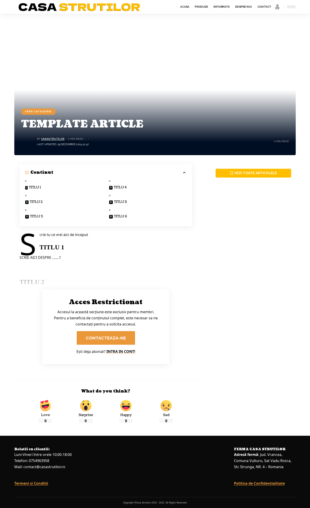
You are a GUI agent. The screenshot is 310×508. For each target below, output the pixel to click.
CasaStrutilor (52, 138)
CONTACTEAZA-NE (106, 337)
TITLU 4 (120, 187)
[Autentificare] (277, 7)
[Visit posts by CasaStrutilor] (28, 141)
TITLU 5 (120, 202)
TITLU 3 (36, 216)
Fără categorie (38, 111)
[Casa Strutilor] (79, 7)
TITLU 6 (120, 216)
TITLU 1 (35, 187)
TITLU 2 (36, 202)
